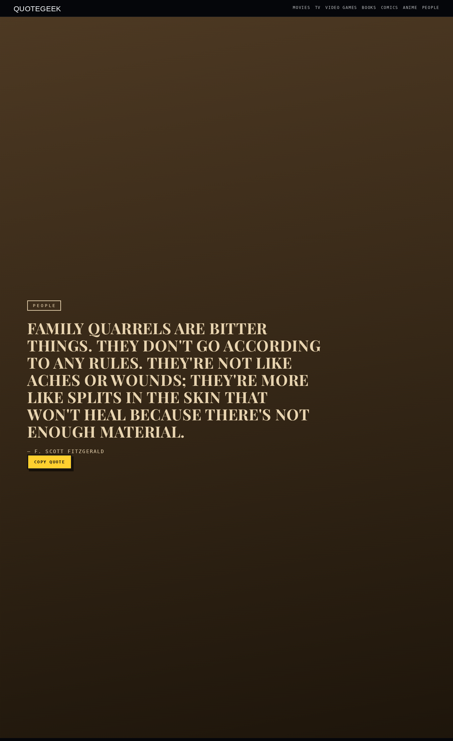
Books (369, 7)
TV (318, 7)
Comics (389, 7)
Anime (410, 7)
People (430, 7)
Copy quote (49, 461)
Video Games (341, 7)
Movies (301, 7)
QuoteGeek (37, 8)
